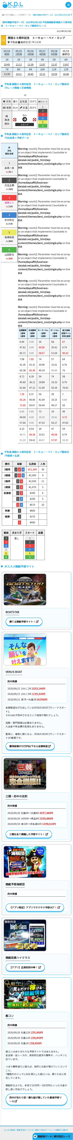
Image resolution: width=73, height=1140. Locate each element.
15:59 (54, 74)
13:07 (66, 64)
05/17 (42, 52)
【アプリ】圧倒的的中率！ (23, 967)
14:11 (19, 74)
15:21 (42, 74)
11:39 (30, 64)
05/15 (18, 52)
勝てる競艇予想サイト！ (22, 621)
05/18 (54, 52)
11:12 (19, 64)
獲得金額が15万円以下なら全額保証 (28, 746)
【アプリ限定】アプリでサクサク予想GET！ (33, 907)
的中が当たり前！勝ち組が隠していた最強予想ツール (35, 1099)
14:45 (30, 74)
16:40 (66, 74)
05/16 (30, 52)
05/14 (7, 52)
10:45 (7, 64)
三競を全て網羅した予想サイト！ (27, 834)
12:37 (54, 64)
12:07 (42, 64)
